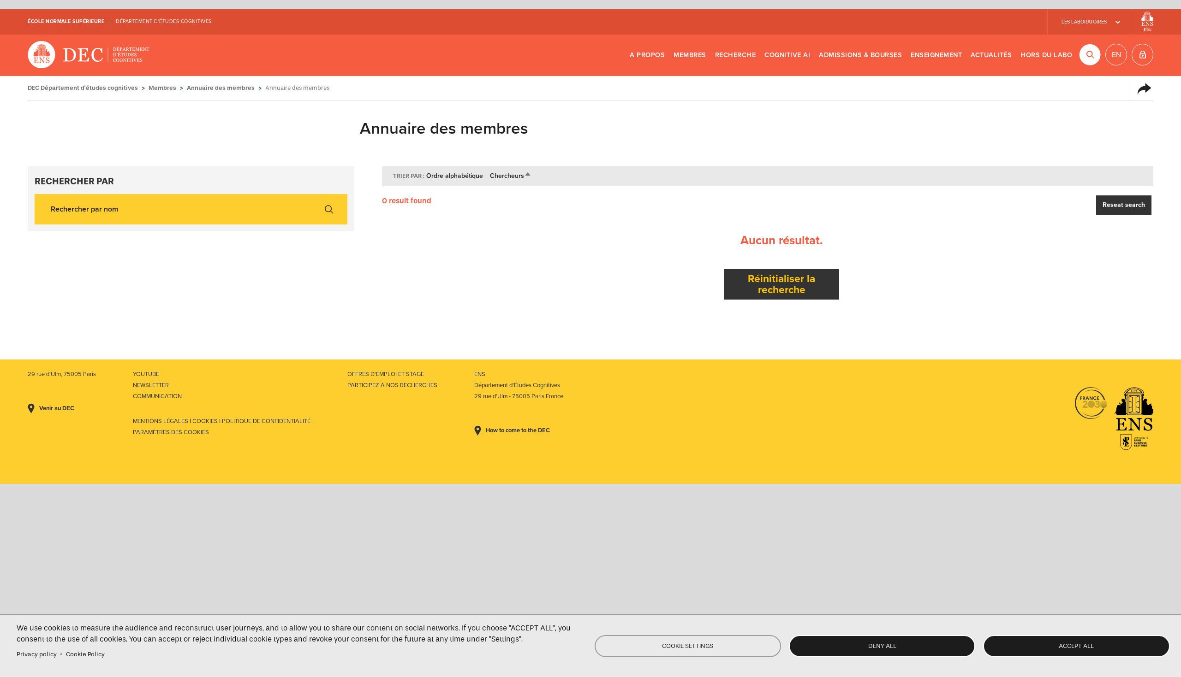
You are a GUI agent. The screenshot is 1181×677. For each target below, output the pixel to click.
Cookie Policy (85, 654)
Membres (690, 55)
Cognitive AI (787, 55)
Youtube (146, 374)
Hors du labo (1046, 55)
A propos (647, 55)
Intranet (1142, 54)
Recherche (735, 55)
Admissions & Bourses (860, 55)
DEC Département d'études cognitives (89, 55)
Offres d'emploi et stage (385, 374)
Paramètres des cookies (171, 432)
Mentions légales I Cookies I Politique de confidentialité (221, 421)
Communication (157, 396)
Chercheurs (510, 176)
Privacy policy (37, 654)
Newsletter (151, 385)
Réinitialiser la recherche (781, 284)
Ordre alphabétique (454, 176)
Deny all (882, 646)
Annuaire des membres (221, 87)
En (1116, 54)
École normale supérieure (66, 21)
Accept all (1076, 646)
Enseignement (936, 55)
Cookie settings (687, 646)
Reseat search (1124, 205)
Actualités (991, 55)
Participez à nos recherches (392, 385)
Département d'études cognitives (164, 21)
